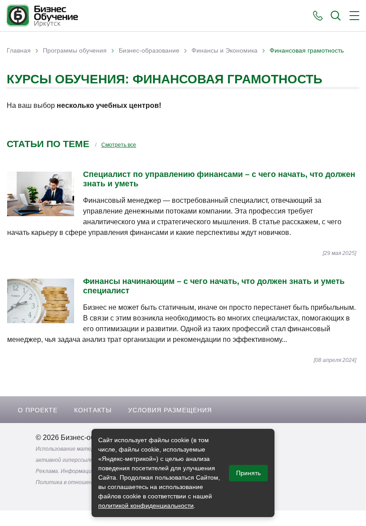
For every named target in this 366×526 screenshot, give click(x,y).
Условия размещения (170, 410)
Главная (19, 50)
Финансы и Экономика (224, 50)
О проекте (38, 410)
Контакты (93, 410)
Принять (248, 473)
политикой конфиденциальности (146, 505)
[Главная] (42, 15)
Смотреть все (118, 145)
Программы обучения (75, 50)
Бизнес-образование (149, 50)
